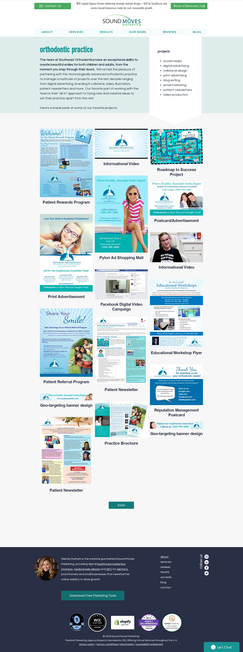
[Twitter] (206, 573)
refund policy (127, 644)
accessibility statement (149, 644)
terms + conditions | (108, 644)
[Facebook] (206, 568)
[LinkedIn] (206, 562)
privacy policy (87, 644)
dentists (122, 569)
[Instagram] (206, 557)
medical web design (87, 569)
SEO (109, 569)
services (165, 561)
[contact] (41, 6)
